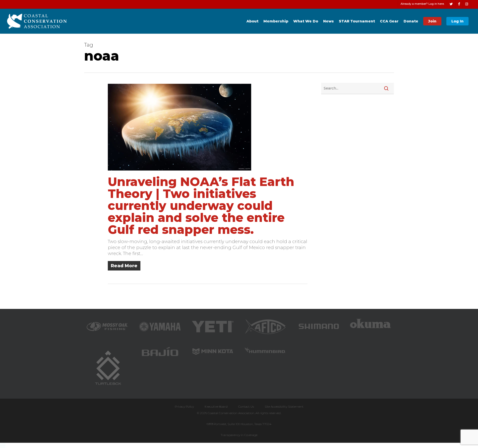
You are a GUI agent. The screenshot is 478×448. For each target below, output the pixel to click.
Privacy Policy (184, 406)
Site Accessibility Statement (284, 406)
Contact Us (246, 406)
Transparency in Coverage (239, 435)
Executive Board (216, 406)
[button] (239, 445)
